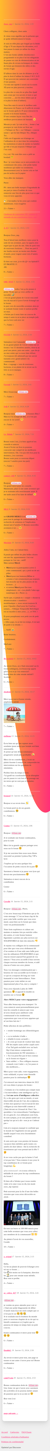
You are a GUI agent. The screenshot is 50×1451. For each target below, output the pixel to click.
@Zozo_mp (9, 289)
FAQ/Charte (26, 1432)
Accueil (4, 1432)
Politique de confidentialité (12, 1442)
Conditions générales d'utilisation (15, 1437)
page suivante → (11, 1413)
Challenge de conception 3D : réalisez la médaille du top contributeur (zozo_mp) (20, 215)
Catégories (14, 1432)
